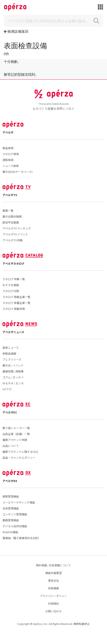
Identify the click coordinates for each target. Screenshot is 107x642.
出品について (10, 446)
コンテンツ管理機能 (14, 514)
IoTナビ (7, 389)
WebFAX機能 (10, 532)
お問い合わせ (53, 611)
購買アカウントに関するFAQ (20, 452)
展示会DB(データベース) (17, 172)
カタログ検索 (10, 154)
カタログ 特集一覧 (13, 279)
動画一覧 (7, 210)
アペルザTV (9, 195)
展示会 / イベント (13, 365)
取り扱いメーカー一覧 (16, 428)
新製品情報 (9, 353)
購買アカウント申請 (14, 440)
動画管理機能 (10, 520)
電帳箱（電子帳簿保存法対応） (21, 538)
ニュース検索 (10, 166)
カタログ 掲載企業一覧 (16, 297)
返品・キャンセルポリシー (18, 457)
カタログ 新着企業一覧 (16, 303)
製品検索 (7, 148)
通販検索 (7, 160)
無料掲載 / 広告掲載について (53, 565)
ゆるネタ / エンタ (13, 383)
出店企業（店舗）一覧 (16, 434)
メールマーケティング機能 (18, 502)
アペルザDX (9, 481)
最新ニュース (10, 347)
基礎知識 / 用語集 (13, 371)
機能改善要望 (53, 573)
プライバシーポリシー (53, 596)
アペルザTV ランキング (16, 228)
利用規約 (53, 603)
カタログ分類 (10, 291)
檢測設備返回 (17, 31)
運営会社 (53, 580)
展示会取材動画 (12, 216)
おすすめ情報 (10, 285)
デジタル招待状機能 (14, 526)
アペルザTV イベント (15, 234)
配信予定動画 (10, 222)
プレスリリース (11, 359)
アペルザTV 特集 (12, 240)
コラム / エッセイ (13, 377)
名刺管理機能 (10, 508)
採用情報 (53, 588)
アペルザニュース (13, 332)
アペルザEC (9, 412)
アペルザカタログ (13, 263)
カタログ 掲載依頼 (13, 309)
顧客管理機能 (10, 496)
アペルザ (7, 132)
